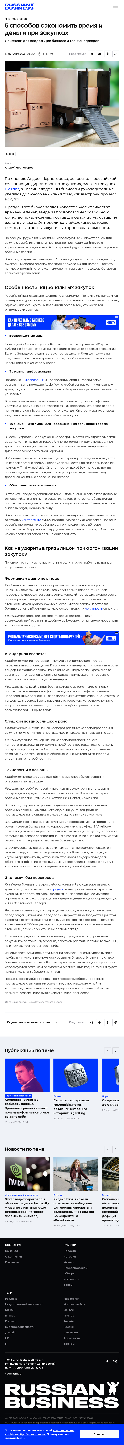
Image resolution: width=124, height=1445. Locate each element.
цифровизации (33, 380)
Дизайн (10, 1332)
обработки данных (32, 1434)
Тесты (68, 1285)
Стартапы (71, 1332)
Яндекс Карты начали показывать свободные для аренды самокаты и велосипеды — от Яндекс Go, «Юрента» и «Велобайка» (73, 1210)
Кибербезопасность (19, 1327)
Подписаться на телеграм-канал (30, 1022)
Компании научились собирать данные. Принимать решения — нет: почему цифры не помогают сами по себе (27, 1108)
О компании (13, 1256)
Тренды (69, 1344)
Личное (69, 1315)
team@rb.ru (13, 1373)
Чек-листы (71, 1279)
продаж (58, 889)
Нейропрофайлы (76, 1268)
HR (7, 1338)
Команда (11, 1251)
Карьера (11, 1321)
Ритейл (69, 1321)
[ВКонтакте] (115, 1361)
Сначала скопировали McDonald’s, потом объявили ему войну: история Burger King (71, 1106)
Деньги (69, 1310)
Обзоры (69, 1273)
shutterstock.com (51, 1002)
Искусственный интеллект (24, 1304)
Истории (70, 1256)
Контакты (12, 1262)
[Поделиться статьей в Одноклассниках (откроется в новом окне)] (107, 54)
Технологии (72, 1338)
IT (6, 1344)
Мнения (10, 19)
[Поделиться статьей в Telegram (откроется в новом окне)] (91, 54)
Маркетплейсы (74, 1304)
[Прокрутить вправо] (115, 1050)
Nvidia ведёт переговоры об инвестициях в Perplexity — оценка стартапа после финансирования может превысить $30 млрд (27, 1208)
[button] (115, 6)
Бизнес (22, 19)
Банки (9, 1310)
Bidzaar (12, 189)
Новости (70, 1251)
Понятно (99, 1434)
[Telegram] (106, 1361)
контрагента (31, 520)
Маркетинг (71, 1299)
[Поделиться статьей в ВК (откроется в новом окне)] (99, 54)
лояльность (94, 608)
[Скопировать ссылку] (115, 54)
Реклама (11, 1299)
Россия (69, 1327)
